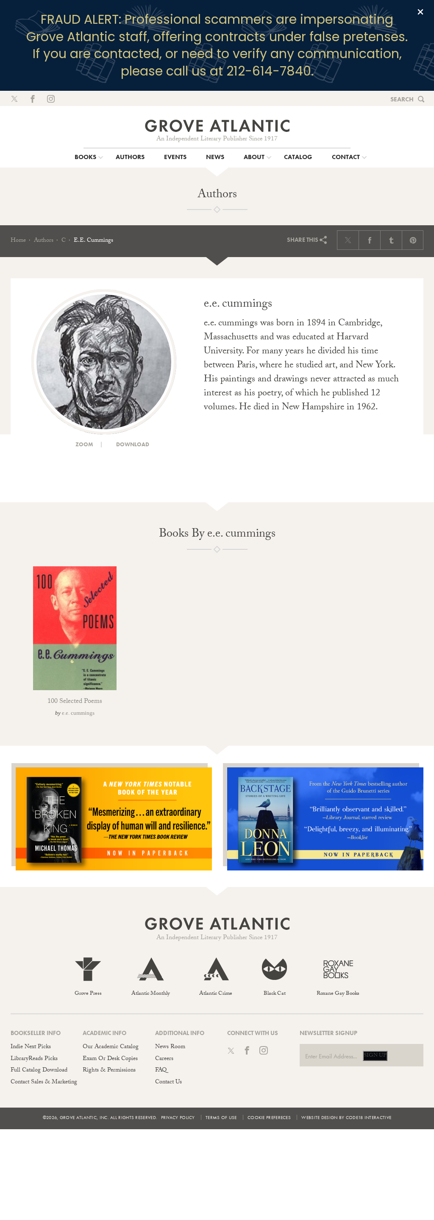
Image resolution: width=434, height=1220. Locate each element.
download (132, 444)
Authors (43, 241)
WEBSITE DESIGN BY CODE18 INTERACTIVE (346, 1117)
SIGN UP (375, 1056)
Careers (164, 1059)
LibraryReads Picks (34, 1059)
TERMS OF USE (221, 1117)
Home (18, 241)
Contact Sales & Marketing (44, 1082)
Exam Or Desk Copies (110, 1059)
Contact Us (168, 1082)
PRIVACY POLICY (178, 1117)
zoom (83, 444)
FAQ (161, 1071)
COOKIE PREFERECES (269, 1117)
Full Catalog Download (39, 1071)
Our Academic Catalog (111, 1047)
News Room (170, 1047)
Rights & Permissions (109, 1071)
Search (402, 99)
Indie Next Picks (31, 1047)
